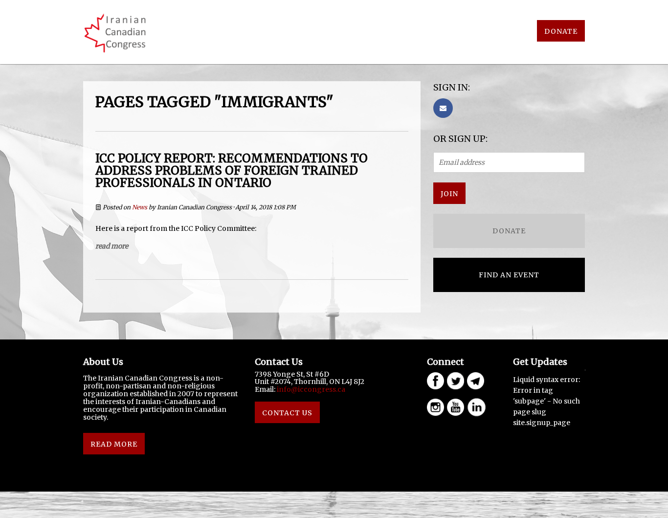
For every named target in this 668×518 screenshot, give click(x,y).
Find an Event (509, 274)
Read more (111, 246)
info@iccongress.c (309, 389)
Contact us (287, 412)
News (139, 207)
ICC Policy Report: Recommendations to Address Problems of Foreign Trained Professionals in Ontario (231, 170)
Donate (561, 31)
